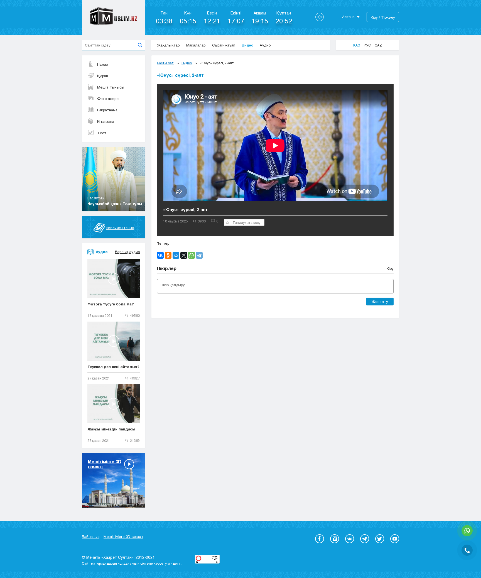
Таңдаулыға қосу (246, 222)
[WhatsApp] (191, 255)
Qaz (378, 45)
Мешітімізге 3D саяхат (123, 536)
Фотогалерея (109, 98)
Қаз (356, 45)
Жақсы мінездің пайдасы (111, 429)
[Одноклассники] (168, 255)
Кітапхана (105, 121)
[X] (183, 255)
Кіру (390, 268)
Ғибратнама (107, 110)
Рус (367, 45)
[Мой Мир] (176, 255)
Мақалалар (195, 45)
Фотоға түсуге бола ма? (110, 304)
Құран (102, 76)
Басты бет (165, 63)
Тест (101, 133)
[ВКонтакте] (160, 255)
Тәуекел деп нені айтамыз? (113, 366)
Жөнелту (380, 301)
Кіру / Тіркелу (383, 17)
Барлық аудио (127, 251)
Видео (247, 45)
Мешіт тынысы (110, 87)
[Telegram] (199, 255)
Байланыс (90, 536)
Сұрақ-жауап (223, 45)
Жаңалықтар (168, 45)
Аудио (265, 45)
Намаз (102, 64)
